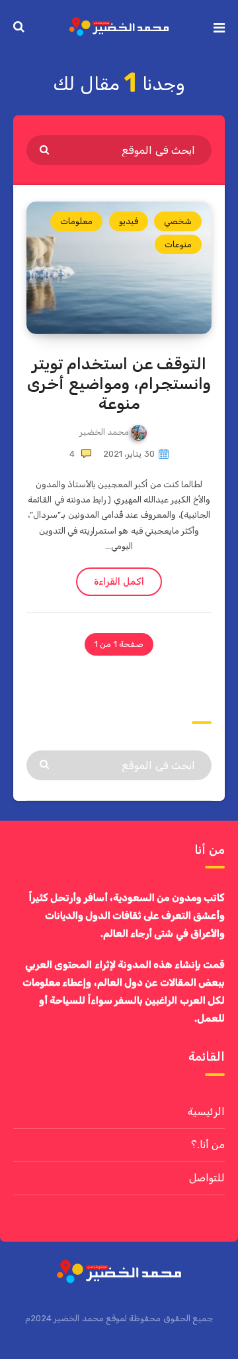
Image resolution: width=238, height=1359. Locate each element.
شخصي (178, 221)
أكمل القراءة (118, 581)
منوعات (178, 244)
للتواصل (207, 1177)
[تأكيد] (46, 149)
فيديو (128, 221)
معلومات (76, 221)
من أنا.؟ (208, 1144)
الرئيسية (206, 1111)
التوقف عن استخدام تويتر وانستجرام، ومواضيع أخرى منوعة (118, 384)
